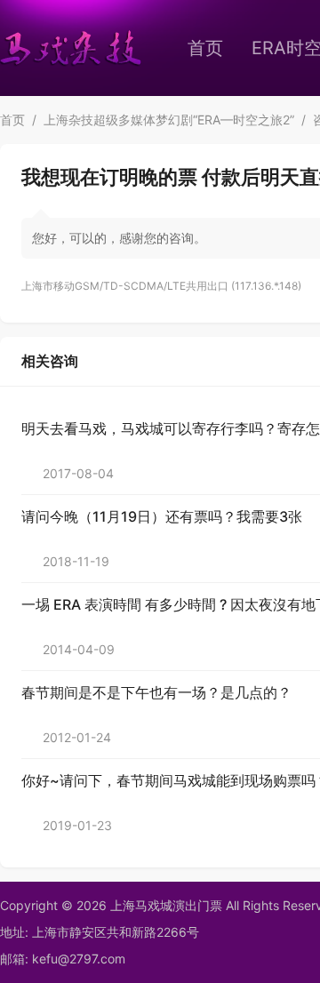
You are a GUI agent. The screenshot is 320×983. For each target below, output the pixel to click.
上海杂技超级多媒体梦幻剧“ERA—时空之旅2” (169, 119)
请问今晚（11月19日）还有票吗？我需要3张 (161, 516)
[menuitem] (205, 48)
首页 (205, 48)
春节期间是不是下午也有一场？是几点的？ (156, 692)
